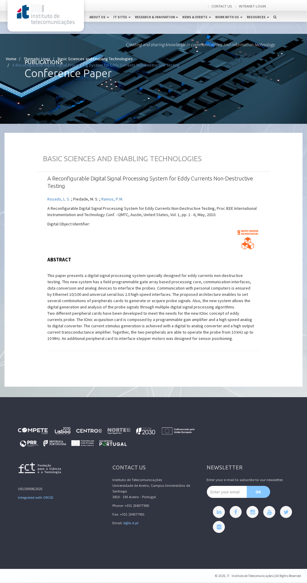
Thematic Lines (37, 58)
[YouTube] (269, 512)
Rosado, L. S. (58, 199)
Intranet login (252, 6)
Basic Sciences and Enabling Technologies (95, 58)
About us (97, 17)
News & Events (195, 17)
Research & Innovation (155, 17)
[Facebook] (236, 512)
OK (258, 492)
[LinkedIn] (219, 512)
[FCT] (40, 469)
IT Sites (120, 17)
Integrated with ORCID (35, 497)
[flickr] (219, 527)
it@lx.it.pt (131, 523)
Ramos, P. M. (112, 199)
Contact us (221, 6)
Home (11, 58)
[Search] (275, 11)
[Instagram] (252, 512)
